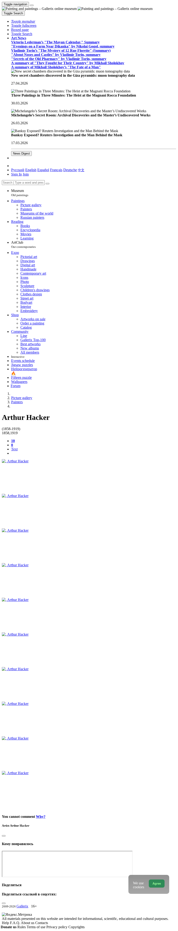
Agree (157, 883)
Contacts (41, 923)
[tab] (13, 441)
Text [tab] (14, 449)
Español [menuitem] (43, 170)
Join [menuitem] (26, 174)
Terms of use (36, 927)
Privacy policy (57, 927)
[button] (23, 21)
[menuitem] (81, 170)
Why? (40, 817)
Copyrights (76, 927)
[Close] (47, 183)
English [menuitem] (30, 170)
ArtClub (23, 244)
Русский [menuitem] (17, 170)
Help (6, 923)
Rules (22, 927)
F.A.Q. (15, 923)
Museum (19, 193)
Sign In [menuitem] (16, 174)
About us (28, 923)
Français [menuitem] (56, 170)
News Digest (21, 153)
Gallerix (22, 906)
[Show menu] (32, 5)
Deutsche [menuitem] (70, 170)
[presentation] (93, 453)
